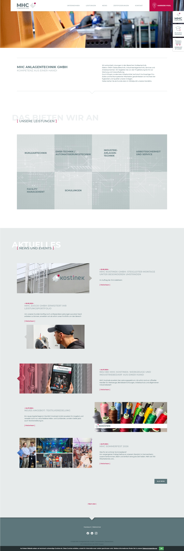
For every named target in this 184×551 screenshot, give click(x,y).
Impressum (87, 527)
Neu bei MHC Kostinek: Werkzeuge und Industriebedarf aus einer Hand (125, 373)
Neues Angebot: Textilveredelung (47, 410)
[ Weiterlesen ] (105, 285)
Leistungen (91, 5)
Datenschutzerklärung (150, 548)
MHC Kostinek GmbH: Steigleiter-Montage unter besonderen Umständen (127, 273)
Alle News (161, 481)
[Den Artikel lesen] (54, 278)
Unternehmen (73, 5)
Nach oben (92, 504)
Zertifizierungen (121, 5)
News (104, 5)
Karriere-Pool (164, 5)
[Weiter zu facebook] (88, 534)
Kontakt (139, 5)
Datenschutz (97, 527)
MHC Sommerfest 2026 (114, 446)
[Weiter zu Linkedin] (92, 534)
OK (161, 548)
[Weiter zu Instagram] (96, 534)
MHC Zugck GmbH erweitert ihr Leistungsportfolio (45, 307)
